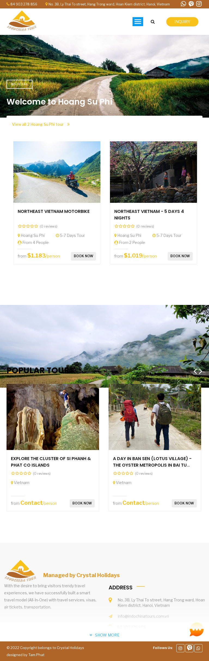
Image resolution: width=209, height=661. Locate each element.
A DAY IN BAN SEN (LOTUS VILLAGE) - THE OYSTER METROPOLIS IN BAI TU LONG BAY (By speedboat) (152, 465)
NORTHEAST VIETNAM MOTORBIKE (54, 211)
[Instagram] (180, 648)
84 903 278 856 (23, 4)
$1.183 (36, 255)
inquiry (182, 21)
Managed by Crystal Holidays (81, 575)
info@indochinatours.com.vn (143, 616)
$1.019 (133, 255)
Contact (31, 503)
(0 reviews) (48, 226)
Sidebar (21, 84)
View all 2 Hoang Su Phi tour (38, 124)
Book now (83, 256)
